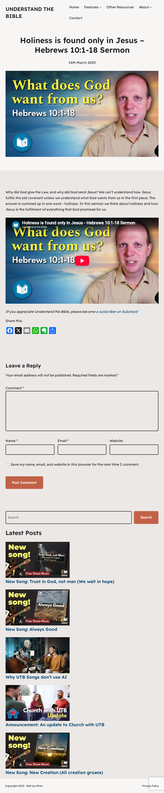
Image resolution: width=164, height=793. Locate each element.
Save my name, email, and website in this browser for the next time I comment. (75, 464)
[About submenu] (151, 7)
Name (12, 441)
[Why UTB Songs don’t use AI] (38, 655)
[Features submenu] (100, 7)
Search (146, 517)
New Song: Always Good (31, 629)
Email (63, 441)
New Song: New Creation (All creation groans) (54, 772)
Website (116, 441)
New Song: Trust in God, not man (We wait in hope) (60, 581)
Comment (15, 388)
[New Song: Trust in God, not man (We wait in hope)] (38, 560)
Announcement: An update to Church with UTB (55, 724)
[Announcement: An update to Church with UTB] (38, 703)
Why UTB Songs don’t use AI (36, 677)
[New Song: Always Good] (38, 607)
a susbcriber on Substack (116, 311)
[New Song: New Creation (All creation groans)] (38, 751)
